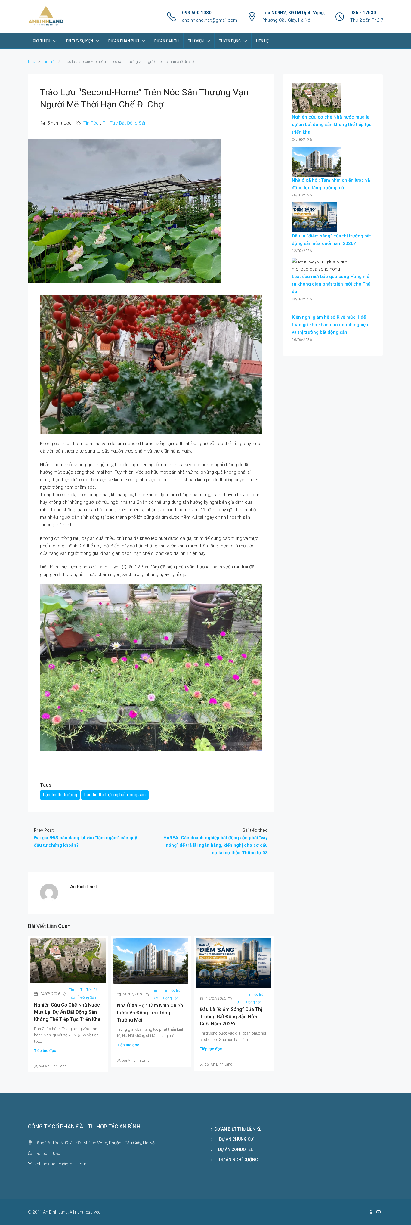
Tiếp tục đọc (45, 1050)
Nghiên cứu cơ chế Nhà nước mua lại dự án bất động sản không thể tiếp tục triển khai (68, 1012)
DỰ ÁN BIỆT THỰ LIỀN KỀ (238, 1129)
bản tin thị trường (60, 794)
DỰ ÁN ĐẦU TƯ (166, 41)
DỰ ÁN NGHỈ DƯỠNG (236, 1159)
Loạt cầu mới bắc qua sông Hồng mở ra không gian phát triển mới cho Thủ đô (331, 284)
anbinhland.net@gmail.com (209, 20)
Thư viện (196, 41)
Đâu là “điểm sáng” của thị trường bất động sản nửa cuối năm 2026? (231, 1017)
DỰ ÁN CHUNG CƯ (234, 1139)
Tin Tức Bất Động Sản (125, 123)
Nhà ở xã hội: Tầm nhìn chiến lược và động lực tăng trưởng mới (150, 1013)
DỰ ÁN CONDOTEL (234, 1149)
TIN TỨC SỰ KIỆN (79, 41)
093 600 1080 (197, 12)
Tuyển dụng (230, 41)
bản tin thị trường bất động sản (115, 794)
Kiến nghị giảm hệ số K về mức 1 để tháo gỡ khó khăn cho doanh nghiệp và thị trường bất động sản (330, 324)
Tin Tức (49, 61)
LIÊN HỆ (262, 41)
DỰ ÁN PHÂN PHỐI (123, 41)
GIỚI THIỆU (41, 41)
